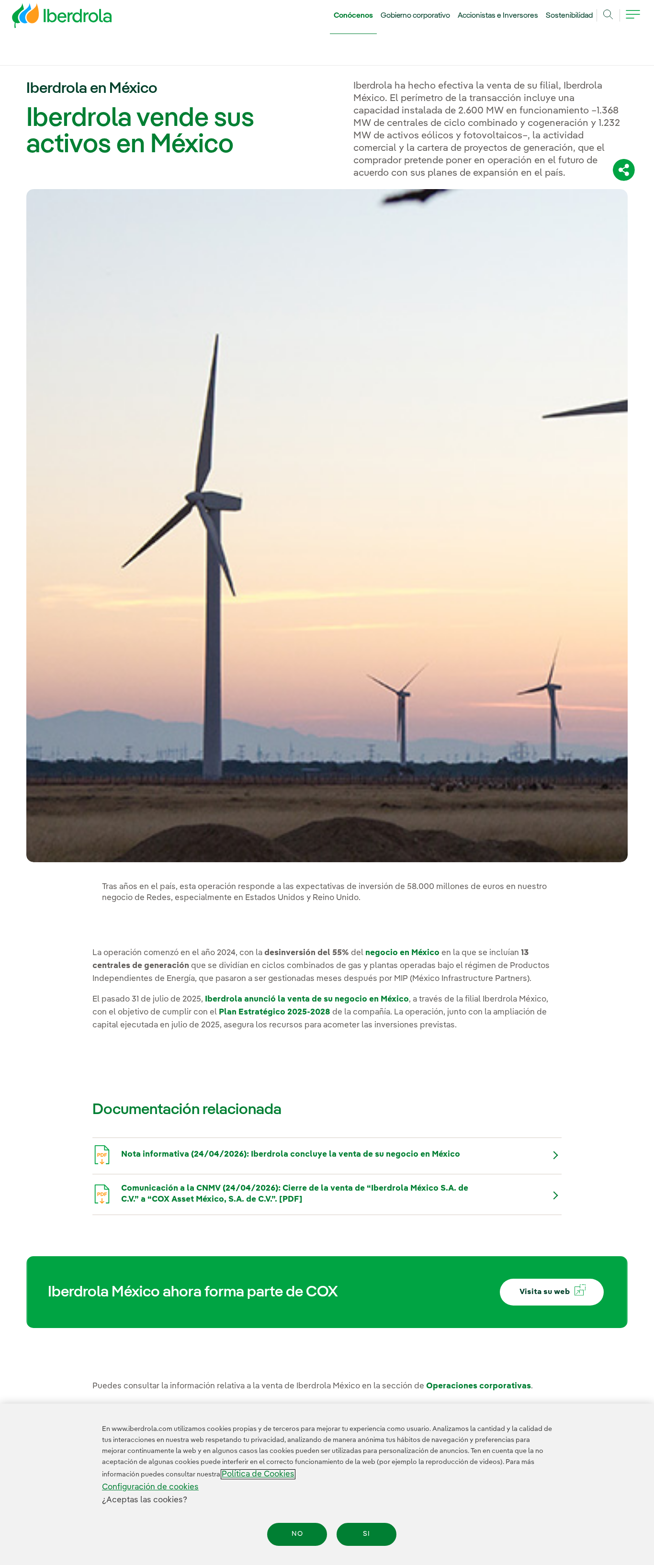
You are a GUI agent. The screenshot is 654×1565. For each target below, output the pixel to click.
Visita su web (544, 1292)
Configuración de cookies (150, 1487)
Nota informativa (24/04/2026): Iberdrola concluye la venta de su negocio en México (290, 1154)
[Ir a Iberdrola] (49, 18)
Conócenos (353, 16)
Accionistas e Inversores (498, 16)
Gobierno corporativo (416, 16)
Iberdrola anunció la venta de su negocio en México (307, 999)
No (297, 1534)
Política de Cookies (258, 1474)
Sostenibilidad (569, 16)
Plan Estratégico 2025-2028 (274, 1012)
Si (366, 1534)
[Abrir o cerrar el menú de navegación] (633, 20)
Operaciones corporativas (478, 1386)
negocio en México (402, 953)
